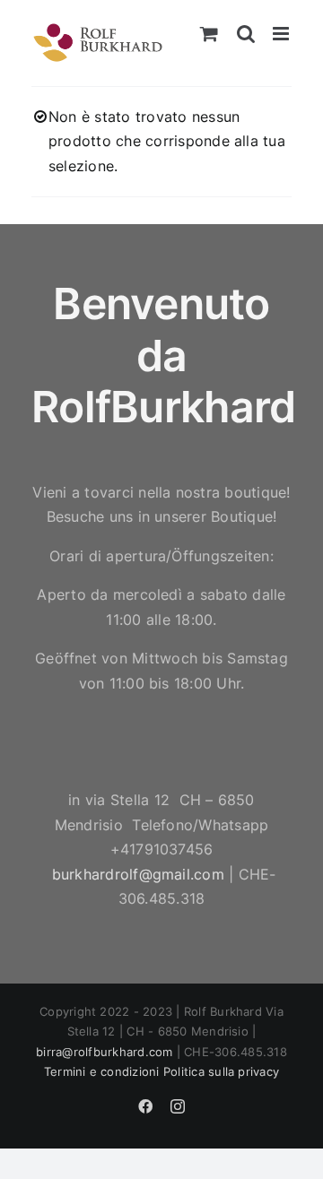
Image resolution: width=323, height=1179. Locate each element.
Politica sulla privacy (221, 1071)
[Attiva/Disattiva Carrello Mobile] (209, 33)
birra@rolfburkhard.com (104, 1052)
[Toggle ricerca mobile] (246, 33)
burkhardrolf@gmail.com (138, 874)
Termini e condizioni (102, 1071)
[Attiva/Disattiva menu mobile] (282, 33)
